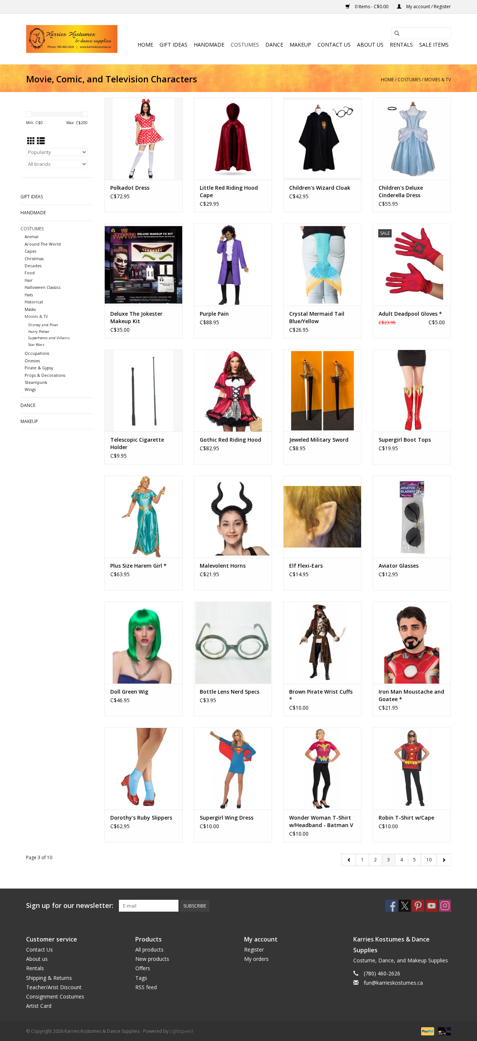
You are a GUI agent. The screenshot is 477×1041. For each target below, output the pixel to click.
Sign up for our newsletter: (69, 905)
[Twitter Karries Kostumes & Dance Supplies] (405, 906)
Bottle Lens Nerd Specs (229, 691)
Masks (30, 309)
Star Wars (36, 344)
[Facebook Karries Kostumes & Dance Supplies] (391, 906)
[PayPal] (426, 1031)
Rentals (401, 44)
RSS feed (146, 987)
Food (30, 272)
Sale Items (434, 44)
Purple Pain (214, 313)
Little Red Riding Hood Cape (229, 191)
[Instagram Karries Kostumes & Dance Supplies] (445, 906)
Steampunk (36, 382)
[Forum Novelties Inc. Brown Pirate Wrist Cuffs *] (322, 643)
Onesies (32, 360)
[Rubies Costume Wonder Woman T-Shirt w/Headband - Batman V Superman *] (322, 769)
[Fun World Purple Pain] (233, 265)
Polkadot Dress (129, 187)
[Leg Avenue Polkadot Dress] (143, 139)
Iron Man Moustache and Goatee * (411, 695)
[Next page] (444, 860)
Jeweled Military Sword (318, 439)
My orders (256, 958)
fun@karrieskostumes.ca (393, 982)
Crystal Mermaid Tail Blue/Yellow (316, 317)
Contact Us (334, 44)
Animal (31, 236)
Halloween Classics (42, 287)
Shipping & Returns (49, 977)
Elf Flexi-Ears (306, 565)
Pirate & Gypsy (39, 367)
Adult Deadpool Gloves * (410, 313)
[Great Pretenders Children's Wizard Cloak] (322, 139)
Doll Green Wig (129, 691)
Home (145, 44)
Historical (34, 302)
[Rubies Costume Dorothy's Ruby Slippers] (143, 769)
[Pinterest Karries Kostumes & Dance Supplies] (418, 906)
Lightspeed (181, 1031)
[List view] (41, 141)
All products (149, 949)
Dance (274, 44)
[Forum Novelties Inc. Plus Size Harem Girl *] (143, 517)
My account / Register (428, 6)
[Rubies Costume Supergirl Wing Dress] (233, 769)
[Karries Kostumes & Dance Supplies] (71, 39)
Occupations (37, 353)
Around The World (43, 244)
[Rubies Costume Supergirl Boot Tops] (412, 391)
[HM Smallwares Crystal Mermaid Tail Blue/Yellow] (322, 265)
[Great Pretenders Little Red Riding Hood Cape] (233, 139)
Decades (33, 265)
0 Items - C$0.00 (371, 6)
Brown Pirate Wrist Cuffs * (321, 695)
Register (254, 949)
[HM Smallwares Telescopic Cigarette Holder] (143, 391)
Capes (30, 251)
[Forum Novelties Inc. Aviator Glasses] (412, 517)
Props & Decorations (45, 375)
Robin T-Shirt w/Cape (406, 817)
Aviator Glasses (398, 565)
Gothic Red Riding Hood (230, 439)
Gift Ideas (173, 44)
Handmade (209, 44)
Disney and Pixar (43, 324)
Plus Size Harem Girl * (138, 565)
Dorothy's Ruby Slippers (141, 817)
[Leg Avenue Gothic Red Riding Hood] (233, 391)
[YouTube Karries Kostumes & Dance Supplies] (431, 906)
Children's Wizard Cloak (319, 187)
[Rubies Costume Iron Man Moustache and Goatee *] (412, 643)
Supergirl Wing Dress (226, 817)
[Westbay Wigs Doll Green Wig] (143, 643)
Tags (141, 977)
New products (152, 958)
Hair (29, 280)
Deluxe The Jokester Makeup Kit (136, 317)
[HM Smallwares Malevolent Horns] (233, 517)
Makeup (300, 44)
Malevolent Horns (223, 565)
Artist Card (38, 1005)
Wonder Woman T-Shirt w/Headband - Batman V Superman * (321, 821)
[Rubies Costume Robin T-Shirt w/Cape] (412, 769)
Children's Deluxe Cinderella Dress (401, 191)
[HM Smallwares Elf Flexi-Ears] (322, 517)
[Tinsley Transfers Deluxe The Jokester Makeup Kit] (143, 265)
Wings (30, 389)
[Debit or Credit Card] (443, 1031)
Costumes (245, 44)
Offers (142, 968)
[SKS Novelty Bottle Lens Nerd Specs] (233, 643)
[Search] (396, 33)
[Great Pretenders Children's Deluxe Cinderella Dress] (412, 139)
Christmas (34, 258)
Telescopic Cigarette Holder (137, 443)
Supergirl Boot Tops (405, 439)
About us (370, 44)
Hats (29, 294)
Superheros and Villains (49, 337)
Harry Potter (38, 331)
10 (429, 860)
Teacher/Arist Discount (54, 987)
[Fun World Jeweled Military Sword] (322, 391)
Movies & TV (437, 79)
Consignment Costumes (55, 996)
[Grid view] (31, 141)
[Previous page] (349, 860)
